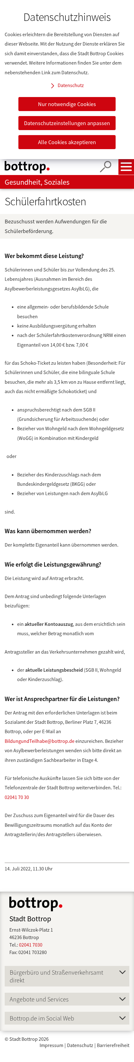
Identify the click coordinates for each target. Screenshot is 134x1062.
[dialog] (67, 79)
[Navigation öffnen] (126, 167)
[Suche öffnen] (105, 167)
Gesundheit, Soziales (37, 182)
